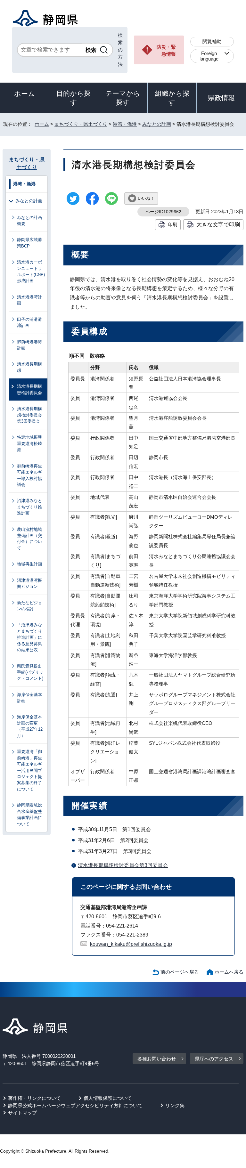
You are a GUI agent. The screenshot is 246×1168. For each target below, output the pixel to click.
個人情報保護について (108, 1098)
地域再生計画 (29, 564)
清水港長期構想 (29, 366)
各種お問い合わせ (156, 1058)
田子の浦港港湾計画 (29, 322)
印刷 (172, 224)
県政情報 (221, 97)
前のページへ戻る (179, 972)
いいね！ (146, 198)
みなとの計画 (156, 124)
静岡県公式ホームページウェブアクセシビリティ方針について (75, 1105)
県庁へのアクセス (214, 1058)
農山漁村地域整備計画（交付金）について (29, 538)
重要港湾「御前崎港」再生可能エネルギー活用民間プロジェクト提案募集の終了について (29, 770)
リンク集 (174, 1105)
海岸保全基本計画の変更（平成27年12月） (30, 726)
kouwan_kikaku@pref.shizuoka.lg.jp (131, 944)
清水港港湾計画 (29, 300)
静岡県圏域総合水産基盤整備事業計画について (29, 814)
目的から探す (73, 98)
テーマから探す (122, 98)
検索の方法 (120, 49)
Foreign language (209, 56)
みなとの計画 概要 (31, 220)
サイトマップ (22, 1112)
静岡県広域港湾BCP (29, 242)
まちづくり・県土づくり (80, 124)
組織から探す (172, 98)
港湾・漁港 (125, 124)
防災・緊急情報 (166, 50)
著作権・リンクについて (34, 1098)
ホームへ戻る (229, 972)
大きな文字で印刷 (218, 224)
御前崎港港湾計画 (29, 344)
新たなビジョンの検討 (29, 605)
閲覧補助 (212, 41)
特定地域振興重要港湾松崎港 (29, 443)
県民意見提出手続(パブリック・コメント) (30, 672)
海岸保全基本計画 (29, 697)
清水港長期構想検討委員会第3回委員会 (123, 865)
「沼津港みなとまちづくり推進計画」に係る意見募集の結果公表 (29, 637)
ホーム (24, 93)
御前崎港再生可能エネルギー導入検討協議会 (29, 475)
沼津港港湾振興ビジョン (29, 583)
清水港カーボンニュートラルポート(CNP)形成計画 (31, 271)
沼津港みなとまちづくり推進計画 (29, 506)
